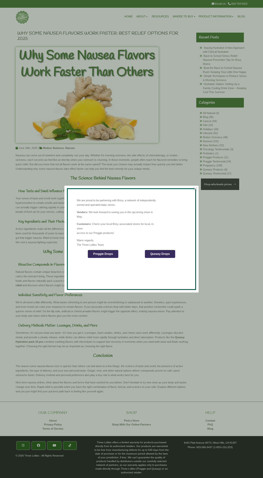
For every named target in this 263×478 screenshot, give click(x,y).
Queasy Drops (160, 253)
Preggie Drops (103, 253)
